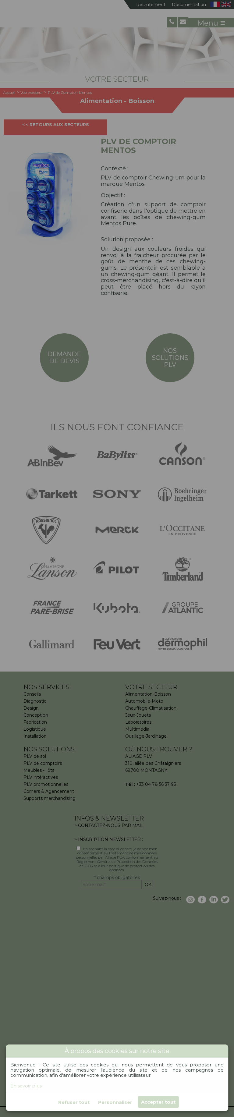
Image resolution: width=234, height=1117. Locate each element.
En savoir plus (26, 1086)
